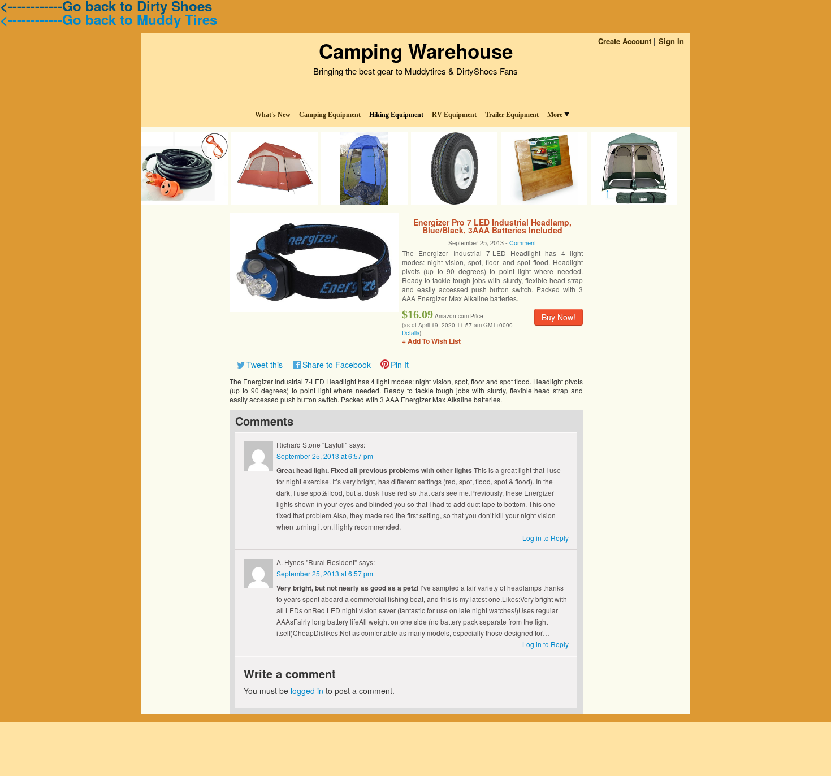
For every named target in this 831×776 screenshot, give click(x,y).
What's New (273, 115)
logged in (307, 690)
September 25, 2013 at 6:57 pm (324, 456)
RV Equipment (454, 115)
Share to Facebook (336, 364)
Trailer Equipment (512, 115)
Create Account (624, 41)
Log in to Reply (545, 538)
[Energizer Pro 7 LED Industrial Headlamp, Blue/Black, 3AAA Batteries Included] (314, 261)
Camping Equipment (330, 115)
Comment (522, 242)
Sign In (671, 41)
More (554, 115)
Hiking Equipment (396, 115)
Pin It (400, 364)
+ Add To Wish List (431, 340)
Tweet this (264, 364)
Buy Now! (558, 317)
